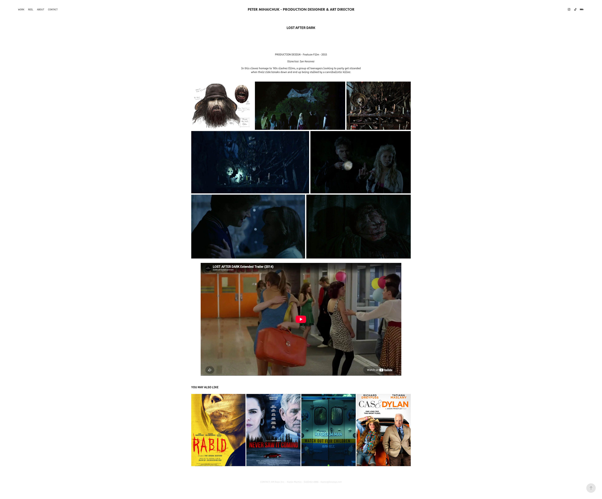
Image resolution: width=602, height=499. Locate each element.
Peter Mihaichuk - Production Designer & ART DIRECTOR (301, 9)
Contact (53, 9)
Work (21, 9)
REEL (30, 9)
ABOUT (40, 9)
